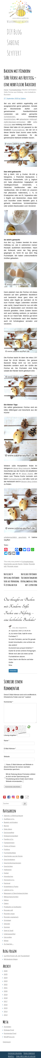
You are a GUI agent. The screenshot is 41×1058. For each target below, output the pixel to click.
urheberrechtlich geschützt (15, 537)
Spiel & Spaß (8, 930)
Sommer (7, 927)
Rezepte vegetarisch (11, 917)
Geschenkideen (9, 859)
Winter (6, 941)
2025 (5, 974)
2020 (5, 991)
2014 (5, 1011)
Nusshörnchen (9, 119)
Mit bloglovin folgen (11, 959)
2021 (5, 988)
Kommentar (8, 702)
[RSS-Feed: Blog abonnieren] (17, 798)
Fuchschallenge (18, 130)
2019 (5, 995)
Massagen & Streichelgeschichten (16, 893)
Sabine (23, 98)
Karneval (7, 883)
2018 (5, 998)
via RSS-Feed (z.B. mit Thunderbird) (17, 956)
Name (6, 740)
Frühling (7, 849)
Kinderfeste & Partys (11, 886)
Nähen (6, 900)
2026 (5, 971)
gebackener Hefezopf (28, 119)
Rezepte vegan (12, 566)
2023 (5, 981)
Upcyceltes (8, 937)
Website (7, 756)
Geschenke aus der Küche (13, 564)
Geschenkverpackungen (12, 863)
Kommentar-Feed (10, 1033)
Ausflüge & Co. (9, 819)
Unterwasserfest (9, 934)
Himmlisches (8, 876)
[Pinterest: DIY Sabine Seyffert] (4, 798)
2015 (5, 1008)
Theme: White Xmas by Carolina (25, 1056)
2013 (5, 1015)
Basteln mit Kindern (11, 822)
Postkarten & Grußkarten (12, 907)
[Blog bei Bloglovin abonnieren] (22, 798)
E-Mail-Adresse (10, 748)
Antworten (13, 671)
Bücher (6, 826)
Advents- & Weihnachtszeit (13, 816)
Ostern (6, 903)
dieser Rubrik (27, 474)
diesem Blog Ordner (29, 482)
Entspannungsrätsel (11, 836)
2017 (5, 1001)
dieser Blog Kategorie (21, 468)
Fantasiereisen (9, 843)
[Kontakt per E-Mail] (27, 798)
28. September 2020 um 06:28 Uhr (20, 631)
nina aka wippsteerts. (19, 628)
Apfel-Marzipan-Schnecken (14, 122)
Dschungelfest (9, 832)
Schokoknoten (9, 117)
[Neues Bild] (28, 727)
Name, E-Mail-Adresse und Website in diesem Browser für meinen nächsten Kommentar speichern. (18, 767)
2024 (5, 978)
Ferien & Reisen (9, 846)
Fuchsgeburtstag (15, 90)
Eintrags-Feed (9, 1030)
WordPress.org (9, 1037)
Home (6, 90)
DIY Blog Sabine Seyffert (14, 42)
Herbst (25, 564)
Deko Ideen (8, 829)
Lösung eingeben (10, 735)
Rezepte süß (8, 910)
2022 (5, 984)
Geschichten (8, 866)
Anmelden (7, 1027)
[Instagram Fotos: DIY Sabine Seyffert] (13, 798)
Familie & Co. (9, 839)
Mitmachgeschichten (11, 897)
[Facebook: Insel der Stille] (8, 798)
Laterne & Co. (9, 890)
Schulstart (7, 920)
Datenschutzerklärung (15, 1053)
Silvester (7, 924)
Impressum (7, 1042)
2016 (5, 1005)
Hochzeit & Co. (9, 880)
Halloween (8, 870)
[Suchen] (25, 803)
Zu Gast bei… (9, 944)
